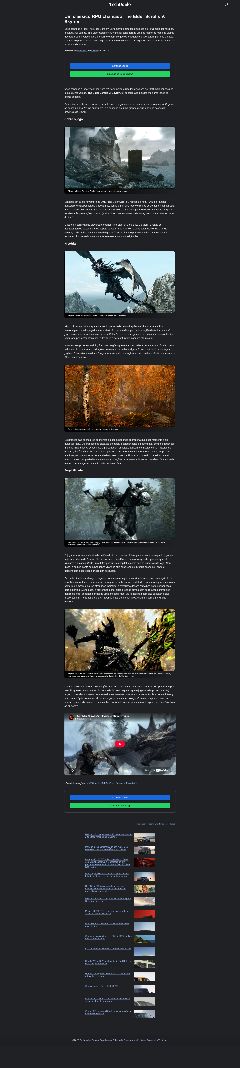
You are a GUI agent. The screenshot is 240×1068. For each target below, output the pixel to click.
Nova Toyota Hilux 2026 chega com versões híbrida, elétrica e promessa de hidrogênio (107, 874)
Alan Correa (82, 51)
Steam (119, 783)
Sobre (144, 824)
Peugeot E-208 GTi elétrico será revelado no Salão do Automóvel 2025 (107, 912)
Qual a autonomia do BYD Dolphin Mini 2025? (108, 948)
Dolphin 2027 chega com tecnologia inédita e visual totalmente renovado (107, 999)
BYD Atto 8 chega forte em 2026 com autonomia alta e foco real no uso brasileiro (108, 835)
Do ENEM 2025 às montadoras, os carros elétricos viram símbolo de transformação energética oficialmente (105, 888)
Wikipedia (94, 783)
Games (94, 51)
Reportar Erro (153, 824)
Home (138, 824)
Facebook (152, 1040)
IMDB (104, 783)
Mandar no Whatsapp (120, 805)
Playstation (132, 783)
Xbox (112, 783)
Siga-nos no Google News (120, 74)
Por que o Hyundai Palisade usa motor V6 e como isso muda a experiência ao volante (106, 848)
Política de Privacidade (123, 1040)
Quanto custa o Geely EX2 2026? (101, 986)
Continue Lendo (120, 66)
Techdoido (85, 1040)
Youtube (162, 1040)
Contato (173, 824)
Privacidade (163, 824)
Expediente (105, 1040)
